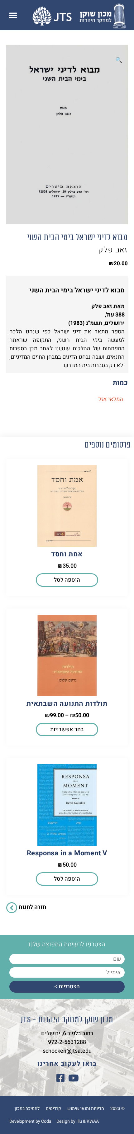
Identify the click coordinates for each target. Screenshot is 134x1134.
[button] (13, 15)
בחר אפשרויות (67, 729)
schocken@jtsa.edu (67, 1051)
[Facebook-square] (60, 1078)
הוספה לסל (67, 580)
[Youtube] (73, 1078)
